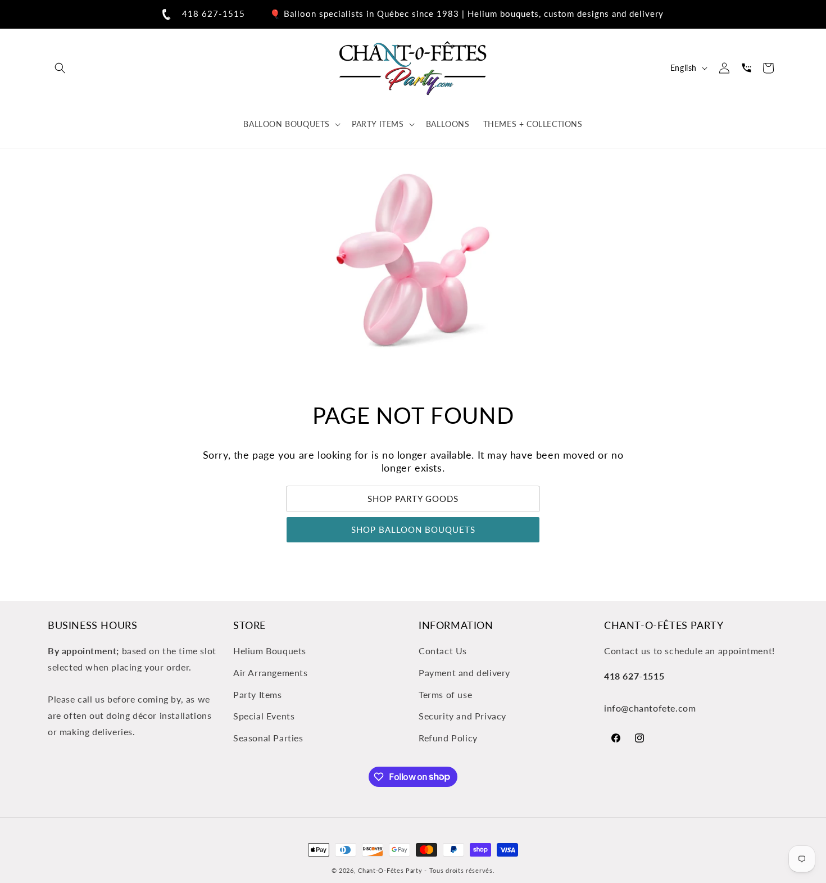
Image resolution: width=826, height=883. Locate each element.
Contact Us (443, 650)
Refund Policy (448, 738)
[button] (60, 68)
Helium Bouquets (269, 650)
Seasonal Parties (268, 738)
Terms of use (445, 694)
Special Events (263, 716)
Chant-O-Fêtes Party (390, 870)
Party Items (257, 694)
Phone (746, 68)
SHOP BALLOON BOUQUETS (413, 530)
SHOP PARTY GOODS (413, 499)
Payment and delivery (464, 672)
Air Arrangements (270, 672)
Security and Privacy (462, 716)
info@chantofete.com (650, 708)
